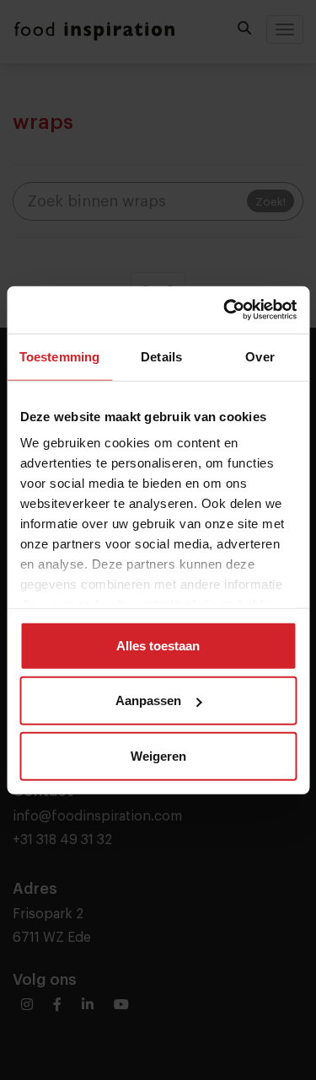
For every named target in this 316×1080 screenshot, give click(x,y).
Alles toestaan (158, 645)
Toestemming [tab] (59, 356)
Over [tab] (259, 356)
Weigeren (158, 755)
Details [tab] (161, 356)
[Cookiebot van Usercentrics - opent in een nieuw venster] (225, 310)
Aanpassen (148, 700)
